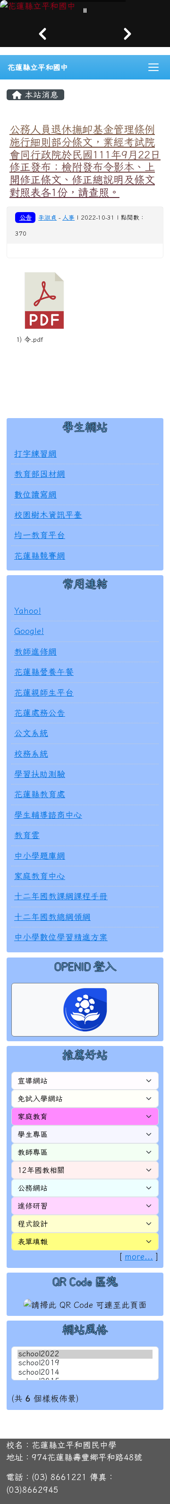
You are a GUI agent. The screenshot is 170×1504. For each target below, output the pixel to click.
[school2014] (85, 1372)
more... (139, 1256)
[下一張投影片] (127, 34)
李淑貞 (47, 217)
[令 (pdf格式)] (44, 300)
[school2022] (85, 1354)
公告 (25, 217)
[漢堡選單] (153, 67)
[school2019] (85, 1363)
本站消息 (40, 95)
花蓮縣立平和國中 (38, 67)
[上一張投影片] (42, 34)
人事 (68, 217)
